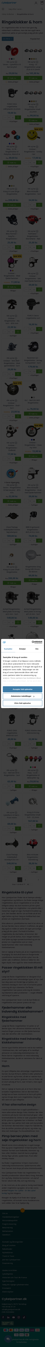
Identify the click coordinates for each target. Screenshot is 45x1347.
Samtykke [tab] (8, 649)
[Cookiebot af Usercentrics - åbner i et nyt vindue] (32, 642)
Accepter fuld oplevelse (22, 689)
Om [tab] (36, 649)
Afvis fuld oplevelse (22, 703)
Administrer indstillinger (21, 696)
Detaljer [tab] (22, 649)
